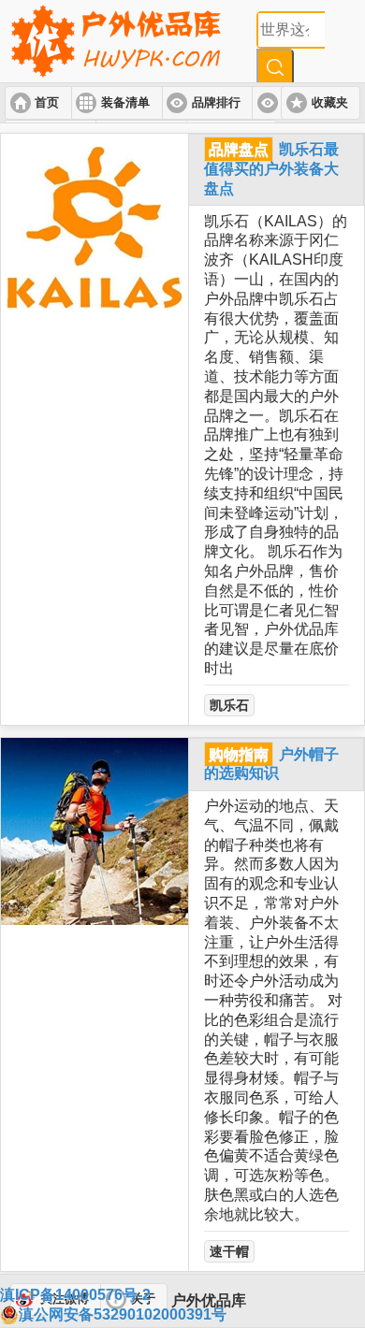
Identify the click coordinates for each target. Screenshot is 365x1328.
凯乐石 (229, 705)
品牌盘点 (239, 149)
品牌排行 (216, 102)
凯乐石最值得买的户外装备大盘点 (271, 168)
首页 (47, 102)
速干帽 (229, 1251)
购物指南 (239, 754)
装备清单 (125, 102)
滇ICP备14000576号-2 (75, 1295)
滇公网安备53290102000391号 (122, 1314)
